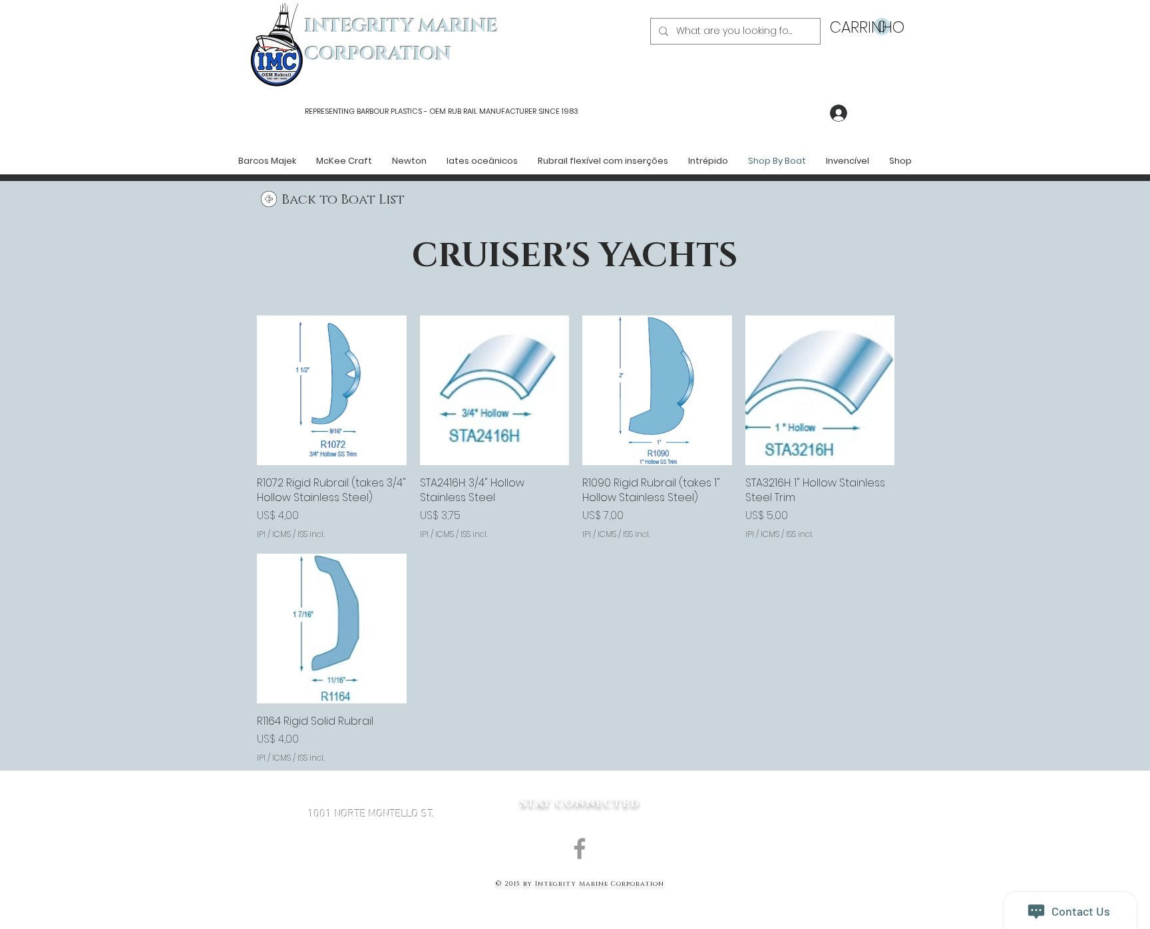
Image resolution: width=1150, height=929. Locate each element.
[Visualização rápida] (332, 390)
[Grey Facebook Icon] (580, 848)
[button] (860, 27)
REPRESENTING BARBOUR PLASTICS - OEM (375, 111)
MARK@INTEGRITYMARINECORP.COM (371, 885)
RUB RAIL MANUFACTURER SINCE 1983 (512, 111)
